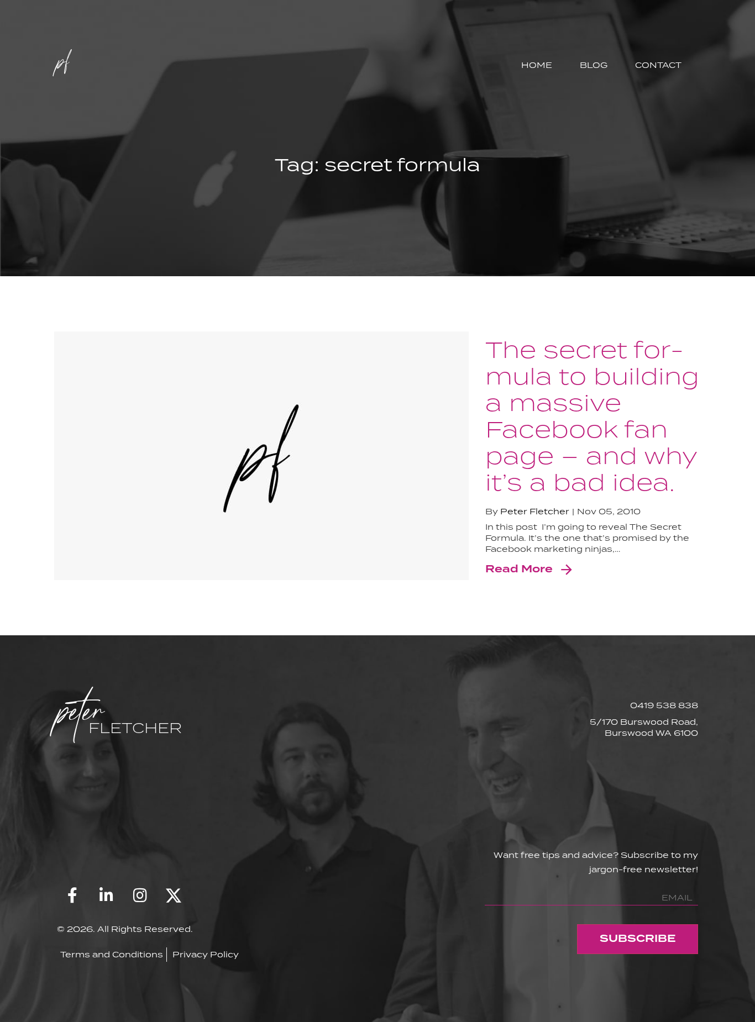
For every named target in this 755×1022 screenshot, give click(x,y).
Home (536, 65)
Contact (658, 65)
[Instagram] (139, 895)
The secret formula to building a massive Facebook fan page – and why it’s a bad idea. (592, 415)
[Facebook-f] (72, 895)
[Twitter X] (173, 895)
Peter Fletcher (534, 511)
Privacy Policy (205, 954)
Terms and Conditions (111, 954)
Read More (519, 569)
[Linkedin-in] (106, 895)
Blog (593, 65)
